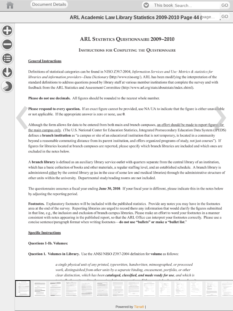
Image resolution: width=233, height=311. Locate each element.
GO (225, 5)
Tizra (139, 307)
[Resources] (7, 72)
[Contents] (7, 58)
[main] (124, 167)
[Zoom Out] (7, 44)
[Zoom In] (7, 30)
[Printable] (7, 86)
